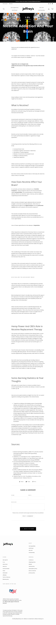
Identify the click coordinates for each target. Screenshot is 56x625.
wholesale (5, 572)
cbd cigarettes (14, 7)
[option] (28, 1)
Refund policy (6, 579)
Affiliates (11, 3)
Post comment (28, 516)
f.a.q (4, 562)
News (29, 19)
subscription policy (33, 568)
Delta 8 (30, 564)
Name (13, 495)
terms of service (32, 570)
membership (41, 10)
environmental (6, 568)
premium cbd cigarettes (36, 97)
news (4, 570)
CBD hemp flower (21, 351)
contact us (31, 560)
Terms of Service (6, 577)
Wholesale (5, 3)
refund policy (32, 566)
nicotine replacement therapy (19, 353)
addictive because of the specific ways (22, 65)
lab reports (5, 560)
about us (5, 566)
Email (30, 495)
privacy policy (32, 572)
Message (14, 502)
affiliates (4, 575)
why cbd (41, 7)
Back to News (29, 528)
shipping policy (32, 562)
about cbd (5, 564)
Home (26, 19)
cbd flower (14, 10)
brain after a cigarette (17, 237)
